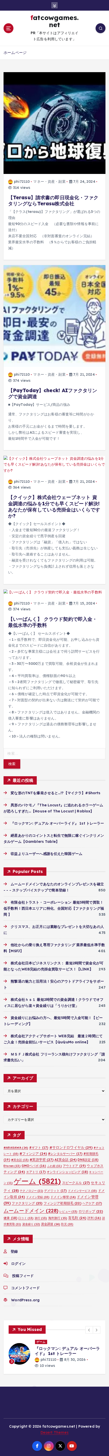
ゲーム (37, 1181)
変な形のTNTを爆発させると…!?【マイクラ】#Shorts (55, 793)
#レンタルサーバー (65, 1153)
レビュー (68, 1211)
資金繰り (31, 1224)
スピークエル (76, 1183)
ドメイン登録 (38, 1197)
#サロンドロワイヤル (71, 1147)
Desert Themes (55, 1432)
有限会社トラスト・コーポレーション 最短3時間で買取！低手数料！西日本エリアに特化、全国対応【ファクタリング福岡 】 (54, 908)
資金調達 (50, 1224)
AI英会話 (66, 1160)
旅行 (41, 1218)
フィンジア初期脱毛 (62, 1203)
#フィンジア (33, 1153)
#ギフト (38, 1147)
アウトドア (74, 1166)
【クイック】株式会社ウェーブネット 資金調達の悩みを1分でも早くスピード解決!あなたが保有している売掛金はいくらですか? (54, 506)
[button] (89, 1330)
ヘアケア (92, 1203)
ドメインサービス (82, 1190)
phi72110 (22, 181)
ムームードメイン (31, 1210)
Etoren (12, 1166)
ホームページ (15, 52)
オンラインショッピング (67, 1172)
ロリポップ (91, 1211)
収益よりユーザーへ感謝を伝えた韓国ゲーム (46, 853)
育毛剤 (77, 1218)
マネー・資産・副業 (49, 181)
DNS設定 (88, 1160)
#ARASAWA (16, 1147)
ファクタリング (27, 1203)
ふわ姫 (54, 1166)
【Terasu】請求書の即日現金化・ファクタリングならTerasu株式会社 (53, 200)
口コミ (25, 1218)
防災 (67, 1224)
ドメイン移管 (63, 1197)
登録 (14, 1251)
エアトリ (36, 1172)
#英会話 (20, 1160)
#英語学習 (41, 1160)
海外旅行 (57, 1218)
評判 (94, 1218)
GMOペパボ (34, 1166)
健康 (10, 1218)
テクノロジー (31, 1190)
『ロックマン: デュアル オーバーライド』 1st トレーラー (57, 823)
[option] (54, 1354)
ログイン (18, 1263)
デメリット (55, 1190)
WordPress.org (25, 1300)
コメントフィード (25, 1288)
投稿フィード (23, 1275)
